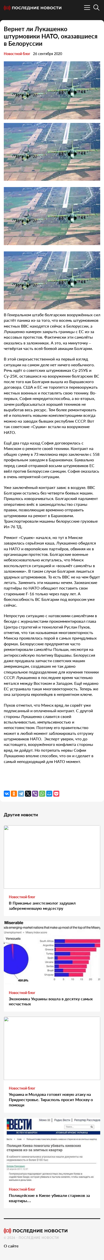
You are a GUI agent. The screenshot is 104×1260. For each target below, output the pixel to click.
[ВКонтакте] (7, 794)
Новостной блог (17, 54)
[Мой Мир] (49, 794)
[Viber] (35, 794)
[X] (28, 794)
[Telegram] (21, 794)
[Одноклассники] (14, 794)
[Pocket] (56, 794)
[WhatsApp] (42, 794)
